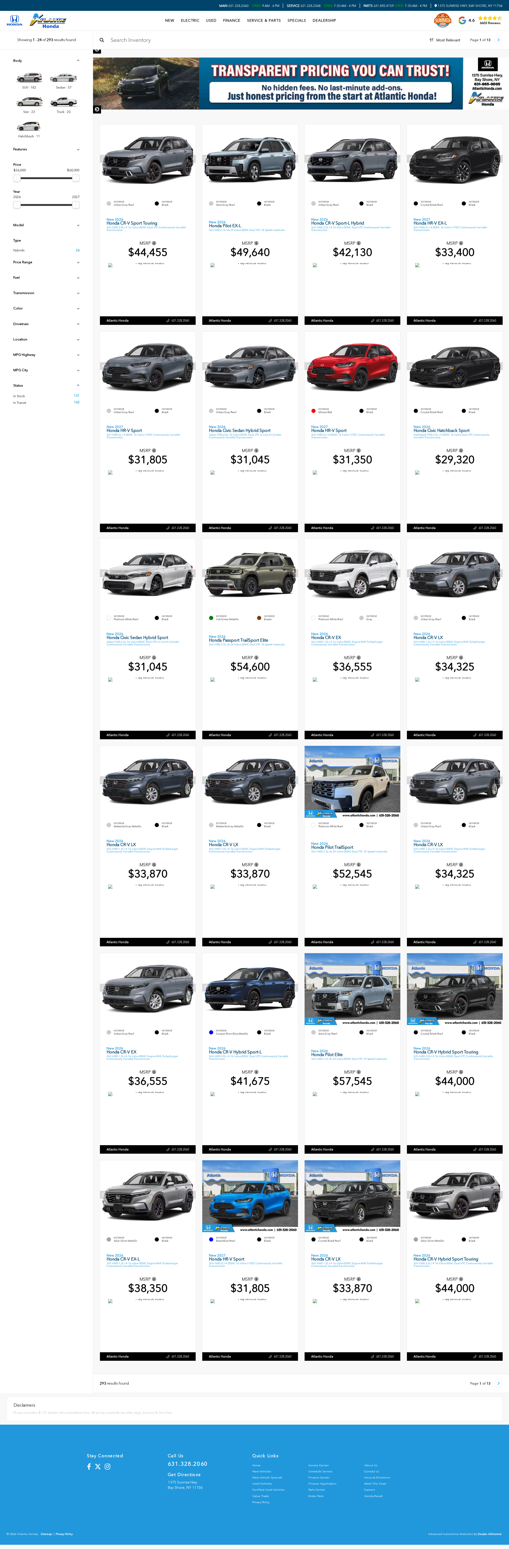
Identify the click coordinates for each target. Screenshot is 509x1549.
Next (97, 109)
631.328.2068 (304, 5)
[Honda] (15, 20)
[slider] (17, 178)
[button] (191, 159)
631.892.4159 (378, 5)
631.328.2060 (233, 5)
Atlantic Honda (118, 320)
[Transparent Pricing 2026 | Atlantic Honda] (301, 84)
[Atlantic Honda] (48, 21)
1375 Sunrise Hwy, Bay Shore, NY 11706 (469, 5)
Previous (97, 50)
